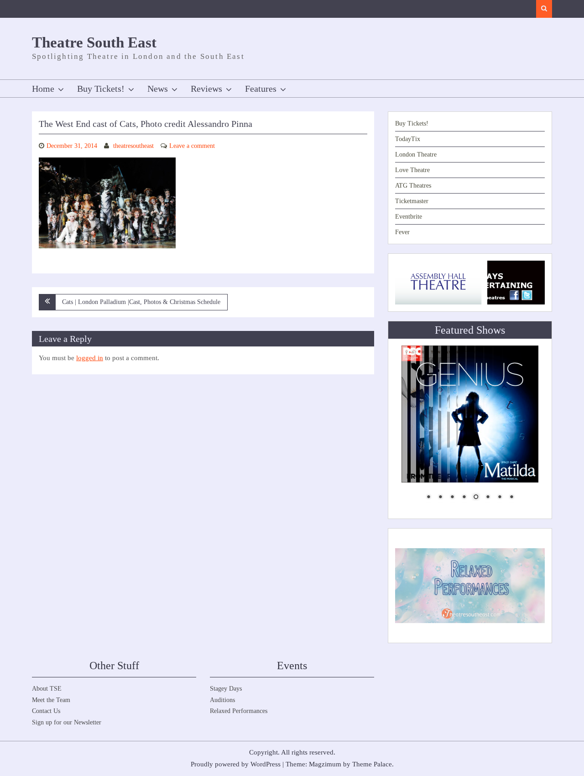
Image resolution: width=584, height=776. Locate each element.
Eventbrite (408, 216)
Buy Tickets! (101, 89)
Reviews (206, 89)
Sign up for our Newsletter (66, 722)
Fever (402, 232)
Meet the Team (51, 700)
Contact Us (46, 711)
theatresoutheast (133, 145)
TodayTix (407, 139)
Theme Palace (372, 764)
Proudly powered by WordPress (236, 764)
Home (43, 89)
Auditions (222, 700)
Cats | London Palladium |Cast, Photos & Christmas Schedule (141, 302)
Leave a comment (192, 145)
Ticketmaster (411, 201)
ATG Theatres (413, 185)
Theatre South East (94, 42)
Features (260, 89)
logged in (89, 358)
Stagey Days (226, 688)
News (157, 89)
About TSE (47, 688)
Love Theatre (412, 170)
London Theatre (416, 154)
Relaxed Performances (238, 711)
